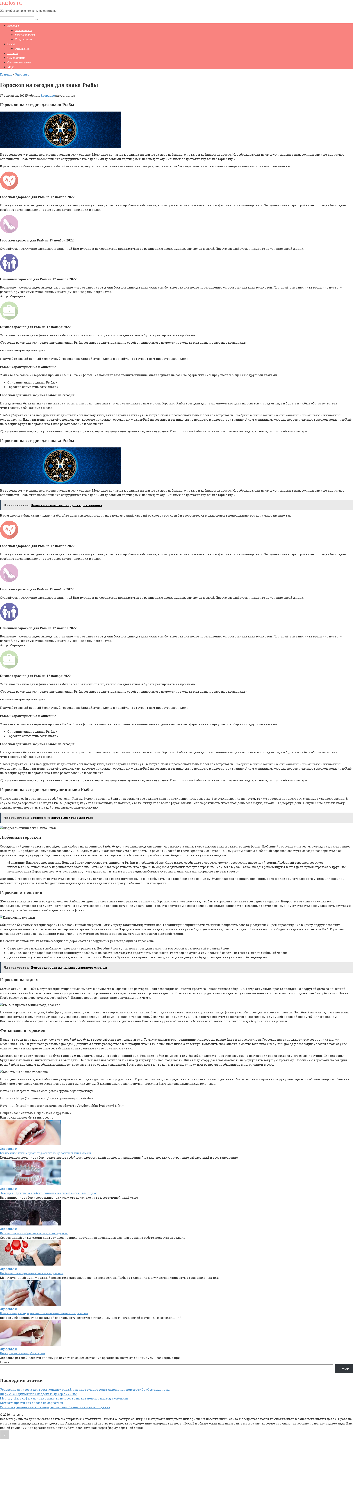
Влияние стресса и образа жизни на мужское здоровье (34, 1233)
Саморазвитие (16, 57)
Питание (12, 53)
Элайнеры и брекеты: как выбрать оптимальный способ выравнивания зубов (48, 1193)
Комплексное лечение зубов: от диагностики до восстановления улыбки (45, 1153)
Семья (11, 44)
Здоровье (13, 25)
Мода (10, 67)
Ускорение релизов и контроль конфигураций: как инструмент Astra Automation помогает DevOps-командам (85, 1389)
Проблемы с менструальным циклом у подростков (31, 1273)
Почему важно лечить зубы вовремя (22, 1353)
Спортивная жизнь (19, 62)
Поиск (5, 1362)
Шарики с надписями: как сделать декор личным (38, 1394)
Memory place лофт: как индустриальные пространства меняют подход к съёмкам (64, 1398)
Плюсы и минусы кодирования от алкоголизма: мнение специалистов (44, 1313)
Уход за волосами (25, 34)
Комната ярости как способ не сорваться (31, 1403)
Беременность (23, 30)
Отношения (22, 48)
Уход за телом (23, 39)
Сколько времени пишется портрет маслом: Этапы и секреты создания (55, 1407)
